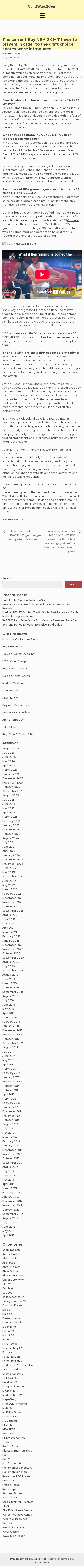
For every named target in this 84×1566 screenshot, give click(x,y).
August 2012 (10, 1218)
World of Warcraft (13, 1527)
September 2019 (12, 970)
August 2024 (10, 838)
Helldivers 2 (9, 1382)
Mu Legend (9, 1420)
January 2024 (11, 855)
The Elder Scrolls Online (17, 1510)
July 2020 (8, 966)
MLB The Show (11, 1412)
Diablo (6, 1309)
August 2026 (10, 748)
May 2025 (8, 808)
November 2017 (12, 1034)
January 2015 (10, 1107)
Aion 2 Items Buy (13, 719)
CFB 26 (6, 1284)
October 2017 (10, 1038)
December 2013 (12, 1149)
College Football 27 (14, 1301)
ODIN (5, 1442)
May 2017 (8, 1060)
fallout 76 (8, 1335)
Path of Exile (10, 1446)
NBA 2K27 (8, 1429)
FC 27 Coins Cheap (14, 661)
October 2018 (10, 987)
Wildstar (7, 1523)
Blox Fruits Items (12, 1275)
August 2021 (10, 914)
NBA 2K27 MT (11, 697)
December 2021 (12, 897)
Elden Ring (9, 1326)
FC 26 (5, 1339)
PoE (5, 1454)
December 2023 (12, 859)
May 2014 (8, 1132)
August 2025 (10, 795)
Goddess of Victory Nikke (18, 1365)
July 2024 (8, 842)
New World (9, 1433)
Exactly (7, 100)
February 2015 (11, 1102)
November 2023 (12, 863)
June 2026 (9, 756)
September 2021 (12, 910)
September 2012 (12, 1213)
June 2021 (8, 919)
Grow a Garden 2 (13, 1373)
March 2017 (9, 1068)
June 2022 (9, 880)
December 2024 (12, 829)
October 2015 (10, 1090)
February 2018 (11, 1021)
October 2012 (10, 1209)
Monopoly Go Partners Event (20, 639)
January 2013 (10, 1196)
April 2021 (8, 927)
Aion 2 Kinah (10, 1254)
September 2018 (12, 991)
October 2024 (11, 833)
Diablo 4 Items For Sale (16, 675)
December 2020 (12, 944)
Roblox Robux (11, 1484)
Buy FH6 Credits (12, 646)
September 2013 (12, 1162)
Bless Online (10, 1271)
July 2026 (8, 752)
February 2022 (11, 893)
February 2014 (11, 1141)
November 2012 (12, 1205)
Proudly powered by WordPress (28, 1558)
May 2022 (8, 885)
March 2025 (9, 816)
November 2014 (12, 1115)
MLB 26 (7, 1407)
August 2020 (10, 961)
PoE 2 (6, 1459)
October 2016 (10, 1085)
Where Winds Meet (14, 1518)
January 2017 (10, 1077)
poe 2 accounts (11, 1463)
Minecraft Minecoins (14, 1403)
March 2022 (10, 889)
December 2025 (12, 778)
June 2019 (8, 979)
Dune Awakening (13, 1322)
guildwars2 (12, 57)
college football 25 (13, 1296)
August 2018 (10, 996)
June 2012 (8, 1226)
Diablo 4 (7, 1313)
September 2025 (12, 791)
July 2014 (8, 1128)
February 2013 (11, 1192)
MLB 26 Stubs (10, 690)
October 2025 (11, 786)
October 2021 (10, 906)
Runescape (9, 1489)
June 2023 (9, 868)
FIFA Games (9, 1343)
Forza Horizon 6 (12, 1360)
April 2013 (8, 1184)
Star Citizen (9, 1497)
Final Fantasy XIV (12, 1348)
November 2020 (12, 949)
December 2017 (12, 1030)
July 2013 (8, 1171)
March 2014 (9, 1137)
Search (7, 578)
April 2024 (8, 850)
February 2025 (11, 821)
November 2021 (12, 902)
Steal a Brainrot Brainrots (17, 1501)
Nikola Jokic (20, 146)
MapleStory (9, 1399)
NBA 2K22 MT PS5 (28, 69)
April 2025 (8, 812)
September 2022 (13, 876)
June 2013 (8, 1175)
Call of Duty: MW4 (13, 1279)
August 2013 (10, 1166)
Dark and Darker (12, 1305)
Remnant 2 (9, 1480)
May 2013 (8, 1179)
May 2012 (8, 1231)
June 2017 (8, 1055)
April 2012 (8, 1235)
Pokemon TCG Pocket (16, 1476)
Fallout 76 (8, 1331)
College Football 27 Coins (18, 653)
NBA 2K (18, 519)
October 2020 (11, 953)
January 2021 (10, 940)
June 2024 (9, 846)
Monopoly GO (11, 1416)
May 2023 (8, 872)
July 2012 (8, 1222)
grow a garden (11, 1369)
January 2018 (10, 1026)
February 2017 (11, 1073)
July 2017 (8, 1051)
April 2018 (8, 1013)
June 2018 (8, 1004)
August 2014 (10, 1124)
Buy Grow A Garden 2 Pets (19, 734)
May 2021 (8, 923)
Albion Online (10, 1258)
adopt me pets (11, 1249)
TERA (6, 1506)
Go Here (73, 220)
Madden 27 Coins (13, 683)
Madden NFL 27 (12, 1395)
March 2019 (9, 983)
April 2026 (8, 765)
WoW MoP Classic (13, 1536)
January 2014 (10, 1145)
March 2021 (9, 932)
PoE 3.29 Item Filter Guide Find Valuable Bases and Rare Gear (40, 620)
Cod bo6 (7, 1288)
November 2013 (12, 1154)
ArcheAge (8, 1262)
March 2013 (9, 1188)
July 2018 (8, 1000)
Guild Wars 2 (10, 1378)
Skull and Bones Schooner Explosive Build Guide (32, 624)
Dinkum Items (11, 1318)
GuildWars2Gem (42, 6)
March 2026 (9, 769)
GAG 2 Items (10, 727)
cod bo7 (7, 1292)
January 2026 (10, 774)
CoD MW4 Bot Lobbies (16, 712)
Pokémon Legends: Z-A (17, 1471)
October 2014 (10, 1119)
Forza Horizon (11, 1356)
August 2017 (10, 1047)
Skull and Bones (12, 1493)
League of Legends (14, 1386)
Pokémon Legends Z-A (17, 1467)
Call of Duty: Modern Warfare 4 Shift (24, 600)
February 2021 (11, 936)
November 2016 (12, 1081)
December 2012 (12, 1201)
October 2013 (10, 1158)
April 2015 (8, 1094)
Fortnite (7, 1352)
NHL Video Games (13, 1437)
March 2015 (9, 1098)
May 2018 (8, 1008)
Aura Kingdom (11, 1266)
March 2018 (9, 1017)
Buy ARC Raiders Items (16, 705)
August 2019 (10, 974)
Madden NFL (10, 1390)
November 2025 (12, 782)
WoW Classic (10, 1531)
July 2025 (8, 799)
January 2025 (10, 825)
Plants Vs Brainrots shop (17, 1450)
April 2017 (8, 1064)
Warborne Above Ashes (17, 1514)
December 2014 (12, 1111)
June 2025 (9, 803)
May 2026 (8, 761)
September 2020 (13, 957)
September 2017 (12, 1043)
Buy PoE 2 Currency (15, 668)
